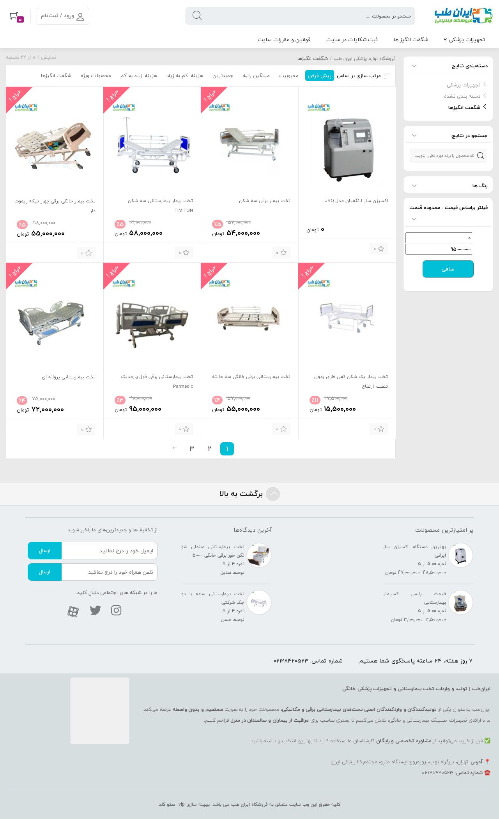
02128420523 (291, 661)
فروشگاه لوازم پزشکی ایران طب (365, 58)
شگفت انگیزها (464, 107)
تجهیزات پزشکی (467, 39)
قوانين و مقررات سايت (284, 39)
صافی (448, 269)
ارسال (44, 550)
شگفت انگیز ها (410, 39)
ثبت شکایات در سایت (352, 39)
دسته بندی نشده (462, 96)
